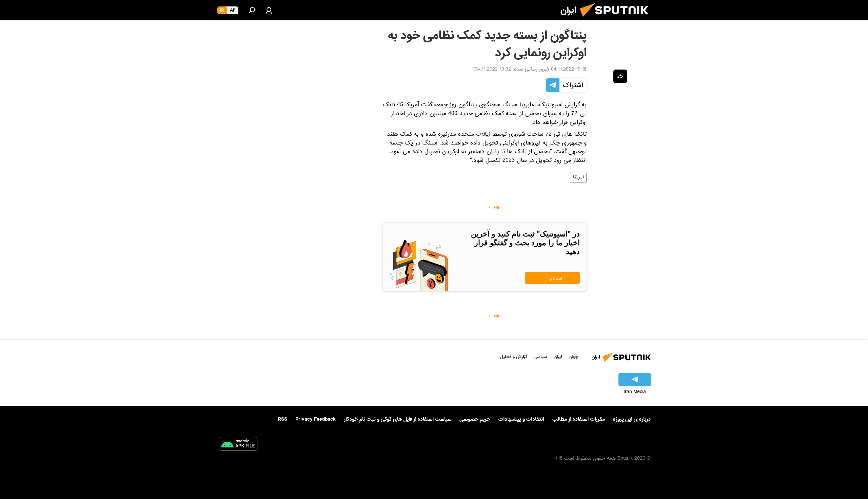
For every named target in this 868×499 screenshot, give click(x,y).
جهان (573, 357)
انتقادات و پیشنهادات (521, 419)
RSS (282, 419)
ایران (558, 357)
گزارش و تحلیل (513, 357)
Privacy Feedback (315, 419)
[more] (620, 76)
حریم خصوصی (474, 419)
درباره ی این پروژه (632, 419)
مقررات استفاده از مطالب (578, 419)
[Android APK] (238, 445)
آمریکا (578, 178)
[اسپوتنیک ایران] (616, 19)
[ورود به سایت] (269, 10)
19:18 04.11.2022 (569, 70)
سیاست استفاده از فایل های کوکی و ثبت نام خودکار (397, 419)
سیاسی (540, 357)
